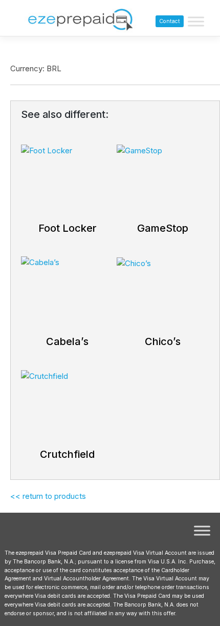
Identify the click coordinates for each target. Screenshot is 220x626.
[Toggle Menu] (196, 22)
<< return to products (48, 496)
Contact (169, 21)
